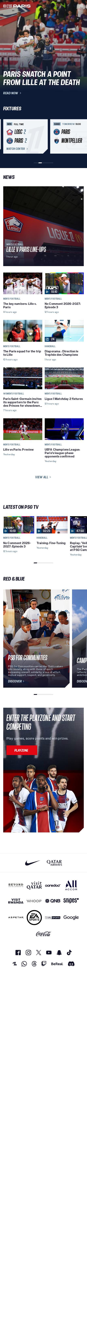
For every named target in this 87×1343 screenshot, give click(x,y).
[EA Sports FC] (34, 917)
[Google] (71, 917)
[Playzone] (21, 750)
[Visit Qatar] (34, 885)
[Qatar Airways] (54, 863)
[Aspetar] (15, 917)
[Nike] (32, 863)
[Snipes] (71, 901)
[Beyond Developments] (15, 885)
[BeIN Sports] (52, 917)
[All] (71, 885)
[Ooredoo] (52, 885)
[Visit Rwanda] (15, 901)
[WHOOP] (34, 901)
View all (41, 477)
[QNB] (52, 901)
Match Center (15, 148)
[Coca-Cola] (43, 933)
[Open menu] (81, 5)
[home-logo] (17, 5)
